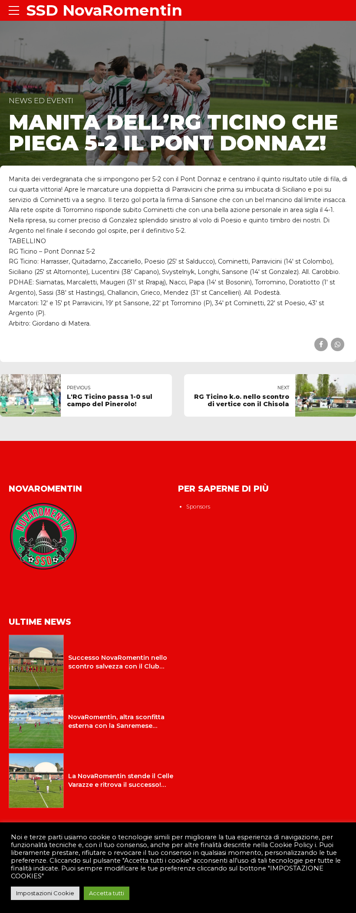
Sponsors (198, 506)
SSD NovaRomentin (104, 10)
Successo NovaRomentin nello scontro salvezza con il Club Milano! (117, 666)
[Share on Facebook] (321, 344)
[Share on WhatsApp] (337, 344)
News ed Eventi (41, 100)
